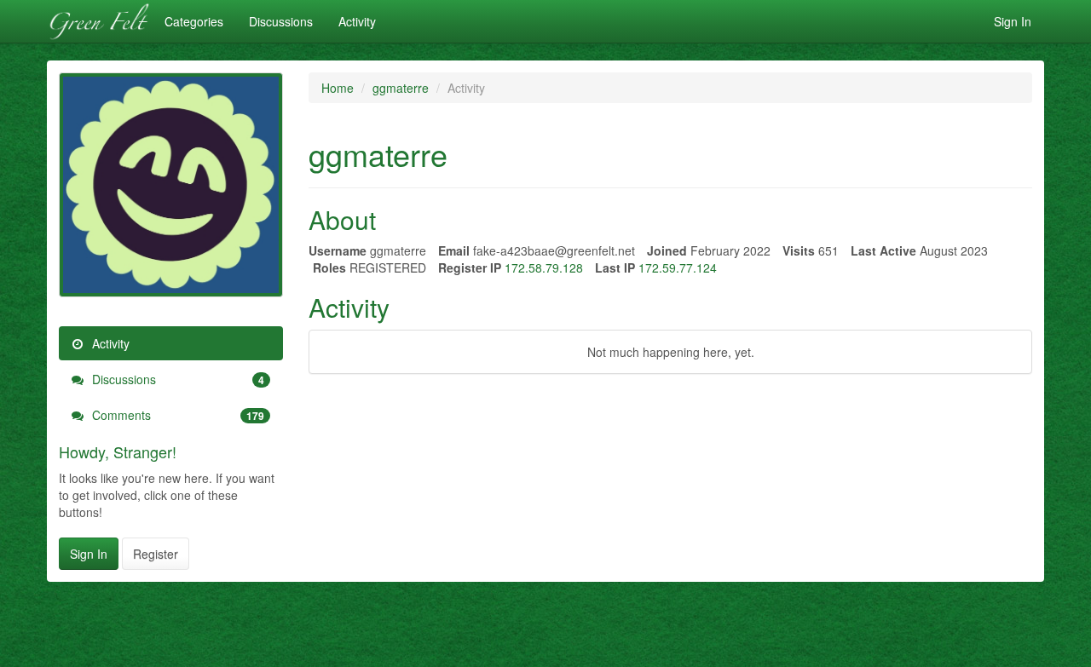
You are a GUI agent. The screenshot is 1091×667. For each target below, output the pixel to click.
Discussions (281, 21)
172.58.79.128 (544, 267)
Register (155, 553)
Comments (176, 414)
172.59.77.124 (677, 267)
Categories (194, 21)
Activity (357, 21)
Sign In (1012, 21)
